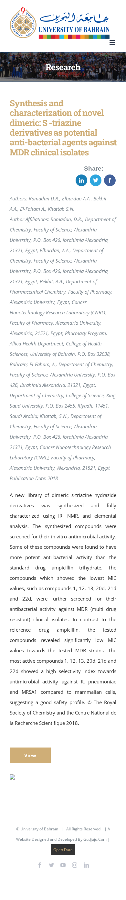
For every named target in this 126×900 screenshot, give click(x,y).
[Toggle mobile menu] (113, 42)
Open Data (63, 849)
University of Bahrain (39, 829)
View (30, 755)
